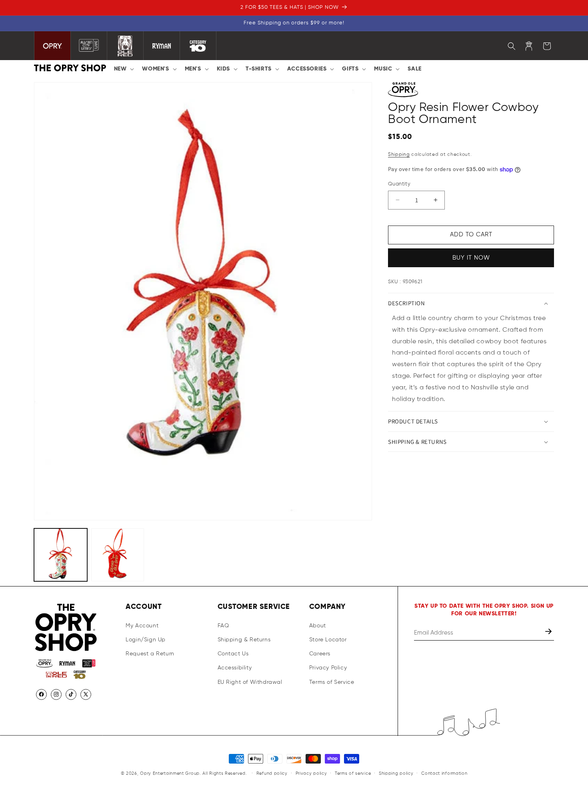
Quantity (399, 184)
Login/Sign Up (146, 640)
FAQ (223, 626)
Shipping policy (396, 773)
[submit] (549, 632)
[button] (123, 68)
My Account (142, 626)
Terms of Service (331, 682)
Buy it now (471, 258)
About (317, 626)
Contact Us (233, 654)
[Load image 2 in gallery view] (117, 555)
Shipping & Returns (244, 640)
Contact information (444, 773)
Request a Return (150, 654)
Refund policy (272, 773)
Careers (319, 654)
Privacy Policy (328, 668)
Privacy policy (311, 773)
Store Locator (328, 640)
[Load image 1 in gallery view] (60, 555)
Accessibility (235, 668)
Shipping (399, 154)
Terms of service (353, 773)
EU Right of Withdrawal (250, 682)
